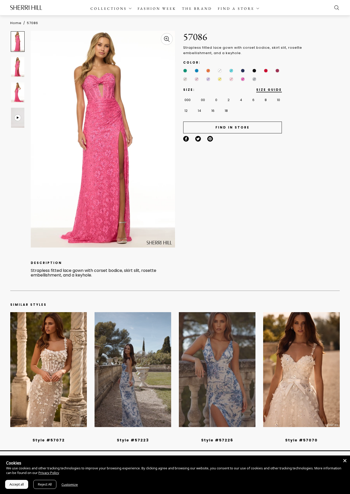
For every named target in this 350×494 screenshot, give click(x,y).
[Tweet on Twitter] (198, 139)
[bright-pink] (243, 79)
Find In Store (232, 127)
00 (203, 99)
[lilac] (208, 79)
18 (226, 110)
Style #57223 (133, 440)
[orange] (208, 71)
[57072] (48, 369)
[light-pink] (231, 79)
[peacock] (197, 71)
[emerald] (185, 71)
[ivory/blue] (130, 433)
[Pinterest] (210, 139)
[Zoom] (166, 39)
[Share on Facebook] (186, 139)
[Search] (335, 7)
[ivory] (220, 71)
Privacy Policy (48, 472)
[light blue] (46, 433)
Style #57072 (49, 440)
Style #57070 (301, 440)
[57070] (301, 369)
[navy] (243, 71)
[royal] (231, 71)
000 (187, 99)
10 (278, 99)
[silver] (254, 79)
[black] (254, 71)
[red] (266, 71)
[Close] (344, 460)
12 (186, 110)
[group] (18, 41)
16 (212, 110)
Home (16, 23)
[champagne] (185, 79)
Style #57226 (217, 440)
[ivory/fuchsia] (134, 433)
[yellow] (220, 79)
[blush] (197, 79)
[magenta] (277, 71)
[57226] (217, 369)
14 (199, 110)
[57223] (133, 369)
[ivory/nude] (54, 433)
